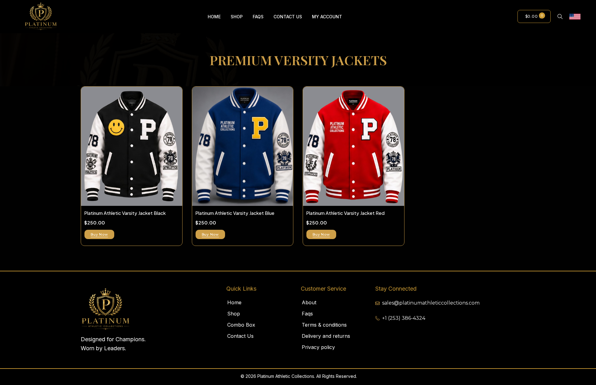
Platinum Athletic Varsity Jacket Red (345, 213)
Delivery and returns (326, 336)
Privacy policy (318, 347)
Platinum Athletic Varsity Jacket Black (125, 213)
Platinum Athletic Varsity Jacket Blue (234, 213)
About (309, 302)
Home (234, 302)
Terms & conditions (324, 325)
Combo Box (241, 325)
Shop (233, 313)
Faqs (307, 313)
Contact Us (240, 336)
